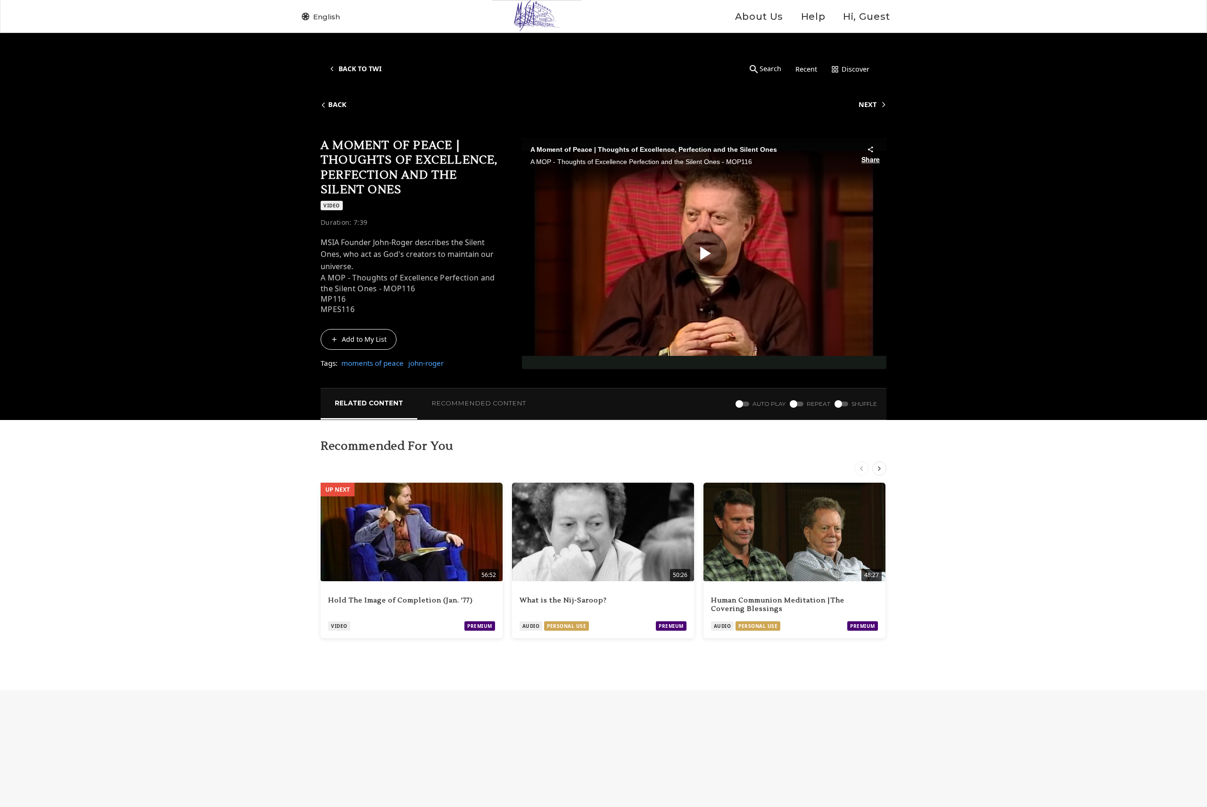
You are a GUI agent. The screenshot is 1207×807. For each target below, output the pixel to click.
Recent (806, 69)
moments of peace (372, 363)
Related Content (369, 403)
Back (337, 104)
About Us (759, 16)
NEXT (867, 104)
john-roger (426, 363)
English (326, 16)
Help (813, 16)
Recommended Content (478, 403)
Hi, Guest (866, 16)
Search (770, 68)
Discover (855, 69)
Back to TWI (360, 68)
